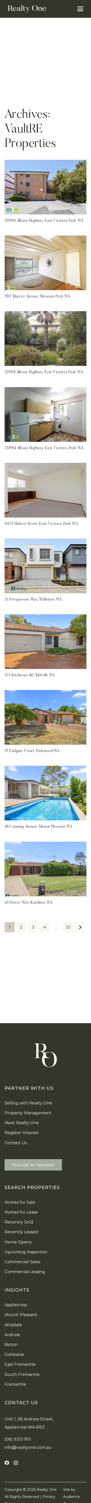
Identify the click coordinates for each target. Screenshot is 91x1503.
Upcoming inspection (26, 1252)
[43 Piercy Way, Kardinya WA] (45, 869)
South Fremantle (22, 1374)
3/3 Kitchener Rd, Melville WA (30, 675)
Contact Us (16, 1142)
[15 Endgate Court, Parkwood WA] (45, 717)
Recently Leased (21, 1232)
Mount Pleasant (21, 1314)
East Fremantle (20, 1364)
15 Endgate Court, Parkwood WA (32, 751)
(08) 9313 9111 (18, 1439)
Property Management (28, 1113)
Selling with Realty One (28, 1103)
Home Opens (18, 1242)
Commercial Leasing (25, 1271)
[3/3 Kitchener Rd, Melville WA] (45, 641)
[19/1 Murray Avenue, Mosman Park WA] (45, 262)
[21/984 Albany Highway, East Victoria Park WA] (45, 338)
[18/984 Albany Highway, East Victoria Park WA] (45, 187)
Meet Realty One (22, 1122)
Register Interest (22, 1132)
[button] (80, 9)
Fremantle (15, 1384)
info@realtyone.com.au (28, 1447)
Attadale (13, 1324)
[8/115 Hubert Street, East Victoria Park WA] (45, 490)
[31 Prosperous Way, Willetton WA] (45, 566)
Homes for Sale (20, 1202)
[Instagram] (16, 1463)
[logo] (27, 9)
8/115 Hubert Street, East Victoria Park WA (41, 524)
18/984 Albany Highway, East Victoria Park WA (44, 221)
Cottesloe (14, 1354)
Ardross (12, 1334)
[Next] (80, 927)
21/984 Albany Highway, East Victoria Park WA (44, 372)
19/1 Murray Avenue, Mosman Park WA (37, 296)
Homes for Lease (21, 1212)
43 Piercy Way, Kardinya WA (28, 903)
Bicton (11, 1344)
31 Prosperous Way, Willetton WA (33, 600)
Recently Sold (19, 1222)
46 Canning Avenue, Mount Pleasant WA (38, 827)
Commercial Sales (22, 1261)
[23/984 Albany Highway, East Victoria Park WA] (45, 414)
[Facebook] (7, 1462)
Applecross (16, 1304)
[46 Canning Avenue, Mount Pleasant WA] (45, 793)
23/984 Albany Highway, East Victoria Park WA (44, 448)
